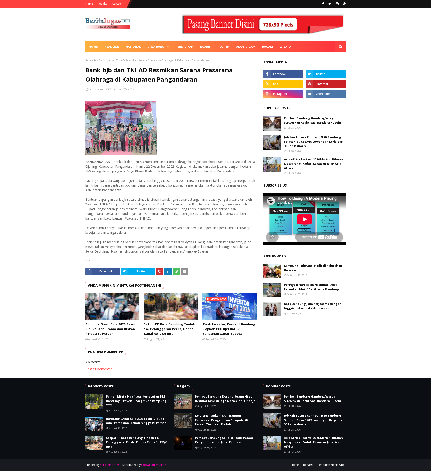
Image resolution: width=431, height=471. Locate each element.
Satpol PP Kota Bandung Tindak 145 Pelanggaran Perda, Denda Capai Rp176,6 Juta (169, 329)
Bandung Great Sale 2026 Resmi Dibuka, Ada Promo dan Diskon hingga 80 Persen (110, 329)
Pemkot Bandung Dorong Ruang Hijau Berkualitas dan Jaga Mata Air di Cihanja (225, 398)
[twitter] (329, 4)
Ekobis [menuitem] (205, 46)
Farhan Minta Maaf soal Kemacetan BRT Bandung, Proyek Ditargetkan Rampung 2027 (136, 400)
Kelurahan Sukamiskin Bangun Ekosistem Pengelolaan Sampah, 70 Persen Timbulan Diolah (221, 419)
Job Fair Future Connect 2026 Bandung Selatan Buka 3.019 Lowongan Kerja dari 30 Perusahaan (313, 141)
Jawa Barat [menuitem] (156, 46)
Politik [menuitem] (223, 46)
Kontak (116, 4)
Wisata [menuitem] (285, 46)
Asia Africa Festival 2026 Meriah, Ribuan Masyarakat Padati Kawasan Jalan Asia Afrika (313, 163)
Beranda (90, 60)
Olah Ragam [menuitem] (245, 46)
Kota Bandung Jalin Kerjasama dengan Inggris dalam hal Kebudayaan (312, 306)
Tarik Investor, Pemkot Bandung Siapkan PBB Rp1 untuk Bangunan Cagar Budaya (228, 329)
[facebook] (323, 4)
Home (89, 4)
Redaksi (103, 4)
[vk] (326, 94)
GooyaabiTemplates (154, 465)
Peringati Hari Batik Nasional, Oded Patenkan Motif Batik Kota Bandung (311, 287)
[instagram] (337, 4)
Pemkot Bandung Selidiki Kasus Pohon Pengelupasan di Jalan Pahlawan (224, 440)
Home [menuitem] (93, 46)
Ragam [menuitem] (267, 46)
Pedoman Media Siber (332, 465)
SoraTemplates (109, 465)
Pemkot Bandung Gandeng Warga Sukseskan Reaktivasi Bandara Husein (312, 120)
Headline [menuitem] (111, 46)
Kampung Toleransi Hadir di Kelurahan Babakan (313, 268)
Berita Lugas (96, 89)
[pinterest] (344, 4)
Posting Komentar (98, 369)
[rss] (283, 84)
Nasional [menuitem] (133, 46)
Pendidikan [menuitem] (185, 46)
